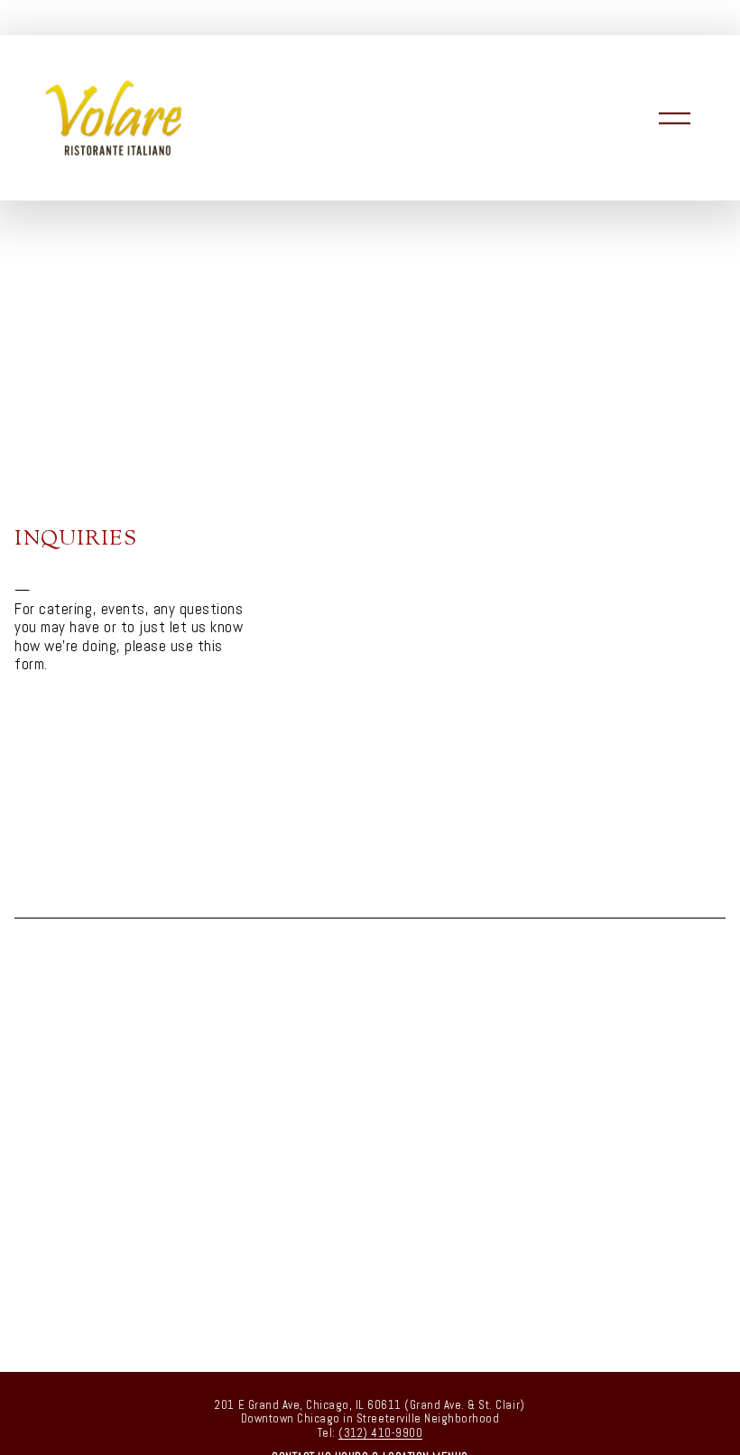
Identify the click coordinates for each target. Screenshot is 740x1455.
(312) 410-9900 (380, 1433)
